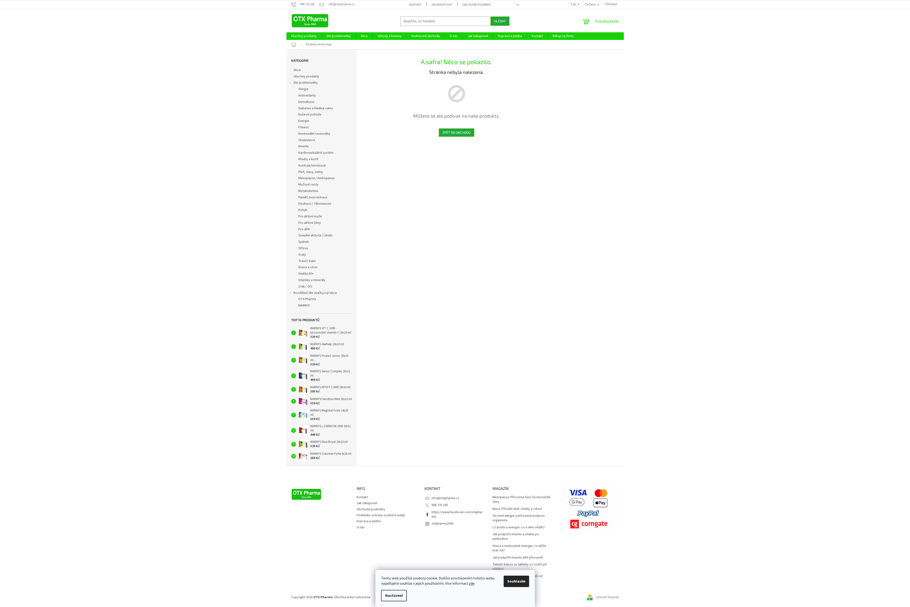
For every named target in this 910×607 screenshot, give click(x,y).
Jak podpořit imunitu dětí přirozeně (517, 557)
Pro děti (304, 229)
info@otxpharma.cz (445, 498)
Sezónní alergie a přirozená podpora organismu (518, 518)
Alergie (303, 89)
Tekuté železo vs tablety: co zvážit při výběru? (519, 566)
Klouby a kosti (308, 159)
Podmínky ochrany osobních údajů (381, 515)
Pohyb (302, 210)
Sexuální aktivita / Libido (315, 235)
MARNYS (304, 305)
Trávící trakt (306, 261)
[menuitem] (304, 36)
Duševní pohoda (309, 114)
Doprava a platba (369, 521)
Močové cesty (308, 184)
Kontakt (415, 5)
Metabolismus (308, 191)
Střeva (303, 248)
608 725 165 (440, 505)
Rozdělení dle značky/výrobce (315, 293)
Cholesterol (306, 140)
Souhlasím (516, 581)
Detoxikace (306, 102)
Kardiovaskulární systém (315, 152)
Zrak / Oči (305, 286)
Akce (297, 70)
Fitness (303, 127)
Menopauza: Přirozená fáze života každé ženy (521, 499)
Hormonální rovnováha (314, 133)
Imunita (303, 146)
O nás (361, 527)
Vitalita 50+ (306, 273)
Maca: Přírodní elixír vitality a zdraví (517, 509)
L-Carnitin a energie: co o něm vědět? (518, 527)
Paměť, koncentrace (312, 197)
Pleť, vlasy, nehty (310, 172)
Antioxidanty (307, 95)
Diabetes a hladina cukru (315, 108)
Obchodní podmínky (476, 5)
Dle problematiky (306, 82)
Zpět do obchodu (457, 132)
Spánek (303, 241)
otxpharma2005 (442, 523)
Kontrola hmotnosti (312, 165)
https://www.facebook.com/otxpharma (457, 514)
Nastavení (394, 595)
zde (471, 583)
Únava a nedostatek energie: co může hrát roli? (519, 548)
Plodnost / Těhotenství (314, 203)
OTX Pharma (307, 299)
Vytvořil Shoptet (607, 597)
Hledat (500, 21)
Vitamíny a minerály (311, 280)
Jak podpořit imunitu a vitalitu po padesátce (515, 536)
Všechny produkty (306, 76)
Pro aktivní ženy (309, 222)
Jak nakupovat (442, 5)
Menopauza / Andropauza (316, 178)
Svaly (302, 254)
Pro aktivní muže (310, 216)
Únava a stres (308, 267)
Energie (303, 121)
